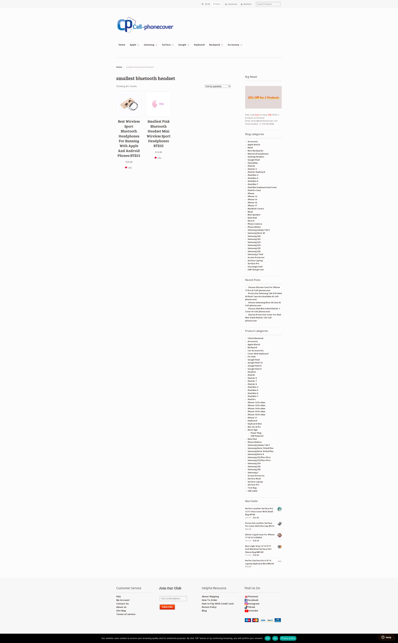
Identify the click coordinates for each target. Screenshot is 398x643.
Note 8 (251, 220)
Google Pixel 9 (254, 369)
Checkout (232, 4)
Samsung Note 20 (256, 233)
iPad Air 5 (252, 169)
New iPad (252, 218)
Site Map (121, 610)
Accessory (233, 44)
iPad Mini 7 (253, 184)
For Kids (252, 356)
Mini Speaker (254, 214)
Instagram (253, 603)
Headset (252, 372)
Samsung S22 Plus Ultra (259, 457)
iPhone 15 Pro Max (256, 411)
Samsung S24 (254, 245)
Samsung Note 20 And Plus (260, 451)
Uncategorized (255, 266)
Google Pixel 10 (255, 362)
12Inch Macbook (256, 338)
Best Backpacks (255, 150)
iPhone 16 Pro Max (256, 414)
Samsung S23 (254, 242)
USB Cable (252, 491)
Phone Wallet (254, 227)
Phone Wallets (255, 442)
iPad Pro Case (254, 190)
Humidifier (253, 163)
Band (250, 147)
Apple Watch (254, 144)
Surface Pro (253, 263)
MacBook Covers (256, 208)
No (275, 638)
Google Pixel (254, 160)
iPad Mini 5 (253, 178)
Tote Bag (252, 487)
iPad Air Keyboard (256, 172)
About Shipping (210, 596)
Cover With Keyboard (258, 353)
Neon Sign (253, 430)
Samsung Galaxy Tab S (259, 230)
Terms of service (125, 614)
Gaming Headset (256, 156)
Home (122, 44)
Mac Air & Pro (254, 427)
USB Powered (257, 436)
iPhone (251, 193)
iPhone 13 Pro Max (256, 405)
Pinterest (253, 596)
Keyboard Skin (255, 423)
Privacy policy (288, 638)
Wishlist (247, 4)
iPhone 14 (252, 196)
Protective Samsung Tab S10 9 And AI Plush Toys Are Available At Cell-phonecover (263, 296)
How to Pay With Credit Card (218, 603)
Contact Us (122, 603)
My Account (123, 600)
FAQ (118, 596)
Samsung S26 (254, 251)
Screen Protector (256, 257)
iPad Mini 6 (253, 181)
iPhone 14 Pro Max (256, 408)
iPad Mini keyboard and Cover (262, 187)
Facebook (253, 600)
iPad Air (251, 166)
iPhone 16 (252, 202)
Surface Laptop (255, 260)
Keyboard (199, 44)
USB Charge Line (256, 269)
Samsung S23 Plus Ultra (259, 460)
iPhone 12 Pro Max (256, 402)
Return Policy (209, 607)
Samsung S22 (254, 239)
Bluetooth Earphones (258, 153)
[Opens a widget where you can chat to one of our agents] (386, 637)
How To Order (209, 600)
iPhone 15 (252, 199)
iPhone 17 (252, 205)
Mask (250, 211)
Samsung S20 (254, 236)
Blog (204, 610)
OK (267, 638)
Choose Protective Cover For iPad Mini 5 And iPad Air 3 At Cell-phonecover (263, 317)
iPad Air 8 (252, 384)
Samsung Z (253, 472)
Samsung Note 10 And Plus (260, 448)
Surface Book (254, 478)
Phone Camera (255, 224)
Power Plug (256, 433)
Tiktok (251, 607)
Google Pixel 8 (254, 365)
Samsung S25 (254, 248)
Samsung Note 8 (256, 454)
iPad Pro (252, 399)
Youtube (253, 610)
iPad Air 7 (252, 381)
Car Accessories (256, 350)
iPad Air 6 (252, 378)
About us (121, 607)
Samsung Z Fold (255, 254)
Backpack (214, 44)
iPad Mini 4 (253, 175)
